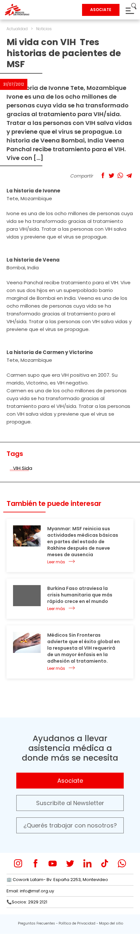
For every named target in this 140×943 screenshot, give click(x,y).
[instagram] (18, 863)
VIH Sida (22, 468)
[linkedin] (87, 863)
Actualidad (17, 28)
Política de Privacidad (77, 923)
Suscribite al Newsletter (70, 803)
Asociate (70, 781)
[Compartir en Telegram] (129, 175)
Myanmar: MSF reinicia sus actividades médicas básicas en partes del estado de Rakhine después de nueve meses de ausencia (82, 541)
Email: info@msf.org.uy (30, 891)
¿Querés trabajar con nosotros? (70, 825)
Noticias (44, 28)
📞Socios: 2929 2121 (27, 902)
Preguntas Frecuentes (36, 923)
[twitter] (70, 863)
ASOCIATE (100, 9)
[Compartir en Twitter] (111, 175)
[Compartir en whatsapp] (120, 175)
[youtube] (53, 863)
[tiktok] (105, 863)
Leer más (56, 562)
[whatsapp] (122, 863)
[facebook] (35, 863)
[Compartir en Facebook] (102, 175)
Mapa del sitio (111, 923)
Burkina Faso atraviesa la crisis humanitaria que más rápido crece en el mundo (79, 595)
